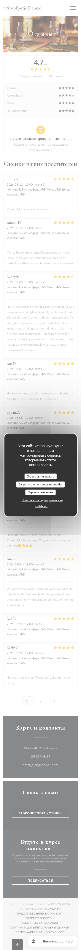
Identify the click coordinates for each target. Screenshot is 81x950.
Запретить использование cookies (41, 484)
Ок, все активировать (40, 476)
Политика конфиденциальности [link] (42, 500)
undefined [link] (41, 506)
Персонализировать (41, 492)
